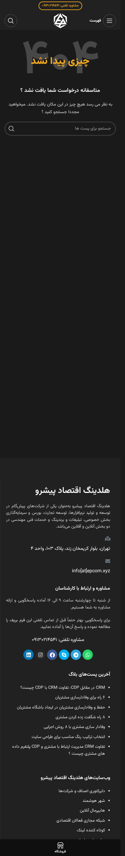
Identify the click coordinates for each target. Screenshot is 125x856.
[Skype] (64, 655)
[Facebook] (52, 655)
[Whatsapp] (88, 655)
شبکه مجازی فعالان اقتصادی (80, 820)
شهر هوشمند (94, 801)
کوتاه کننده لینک (91, 830)
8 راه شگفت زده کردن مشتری (80, 717)
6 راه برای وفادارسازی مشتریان (80, 697)
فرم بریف (17, 620)
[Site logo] (60, 21)
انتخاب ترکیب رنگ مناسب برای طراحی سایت (68, 737)
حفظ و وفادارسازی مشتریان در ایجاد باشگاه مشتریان (61, 707)
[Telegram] (76, 655)
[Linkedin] (28, 655)
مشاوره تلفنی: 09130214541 (60, 5)
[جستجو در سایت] (11, 21)
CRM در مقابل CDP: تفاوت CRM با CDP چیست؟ (62, 687)
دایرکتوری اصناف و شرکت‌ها (82, 791)
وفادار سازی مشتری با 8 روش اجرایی (74, 727)
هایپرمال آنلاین (92, 810)
